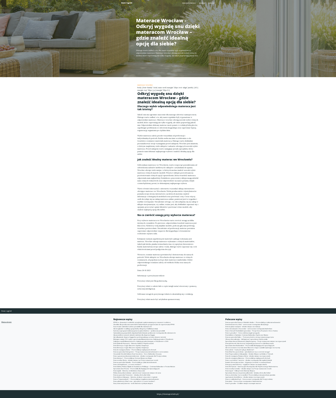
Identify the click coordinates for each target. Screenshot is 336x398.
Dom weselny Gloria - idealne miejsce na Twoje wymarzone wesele (135, 360)
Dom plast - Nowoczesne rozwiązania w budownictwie (243, 381)
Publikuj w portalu (189, 3)
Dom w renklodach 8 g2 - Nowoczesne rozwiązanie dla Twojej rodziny (249, 379)
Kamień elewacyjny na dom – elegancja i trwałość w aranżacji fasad (248, 362)
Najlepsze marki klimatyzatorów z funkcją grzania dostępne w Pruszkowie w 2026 (140, 341)
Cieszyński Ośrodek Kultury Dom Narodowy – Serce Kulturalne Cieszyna (137, 354)
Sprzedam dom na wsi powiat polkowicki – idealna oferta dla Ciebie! (248, 373)
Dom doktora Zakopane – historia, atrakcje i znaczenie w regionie (135, 377)
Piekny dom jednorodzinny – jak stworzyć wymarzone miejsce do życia (137, 373)
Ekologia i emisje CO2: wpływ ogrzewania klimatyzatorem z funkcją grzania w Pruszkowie (143, 339)
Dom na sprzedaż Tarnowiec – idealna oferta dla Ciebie (131, 375)
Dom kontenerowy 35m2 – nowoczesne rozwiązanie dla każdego (247, 324)
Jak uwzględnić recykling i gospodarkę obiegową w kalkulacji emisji (135, 329)
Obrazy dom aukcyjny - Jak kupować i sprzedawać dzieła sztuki (246, 339)
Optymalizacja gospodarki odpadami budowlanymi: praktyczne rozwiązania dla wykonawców (144, 333)
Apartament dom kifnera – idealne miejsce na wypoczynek (244, 377)
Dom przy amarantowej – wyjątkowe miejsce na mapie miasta (246, 364)
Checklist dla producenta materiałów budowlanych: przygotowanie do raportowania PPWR (143, 324)
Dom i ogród (126, 3)
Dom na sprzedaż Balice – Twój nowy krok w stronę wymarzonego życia (249, 337)
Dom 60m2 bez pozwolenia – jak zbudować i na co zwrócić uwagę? (247, 352)
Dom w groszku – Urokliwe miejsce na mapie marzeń (243, 383)
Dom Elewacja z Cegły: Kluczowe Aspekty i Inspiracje (131, 345)
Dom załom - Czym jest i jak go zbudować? (239, 350)
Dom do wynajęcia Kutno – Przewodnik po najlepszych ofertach (134, 350)
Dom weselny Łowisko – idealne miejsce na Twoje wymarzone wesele (248, 369)
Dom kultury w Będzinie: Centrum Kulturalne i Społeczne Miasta (246, 335)
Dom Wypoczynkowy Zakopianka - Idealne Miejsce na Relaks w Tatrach (249, 354)
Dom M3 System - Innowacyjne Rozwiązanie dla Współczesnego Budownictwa (251, 366)
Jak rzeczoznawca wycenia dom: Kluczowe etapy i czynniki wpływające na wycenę (252, 347)
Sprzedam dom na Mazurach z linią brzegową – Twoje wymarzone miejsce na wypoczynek (255, 341)
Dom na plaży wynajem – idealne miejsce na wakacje (242, 326)
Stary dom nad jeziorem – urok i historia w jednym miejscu (133, 383)
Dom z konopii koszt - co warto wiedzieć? (127, 364)
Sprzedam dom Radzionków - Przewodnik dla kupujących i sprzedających (249, 345)
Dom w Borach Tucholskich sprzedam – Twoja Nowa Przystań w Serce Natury (251, 331)
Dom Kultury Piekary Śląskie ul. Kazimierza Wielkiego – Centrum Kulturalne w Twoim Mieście (144, 366)
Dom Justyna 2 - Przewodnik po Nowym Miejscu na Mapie (132, 358)
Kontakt (212, 3)
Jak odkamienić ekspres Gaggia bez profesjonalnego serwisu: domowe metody (139, 337)
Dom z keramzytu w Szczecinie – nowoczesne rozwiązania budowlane (248, 329)
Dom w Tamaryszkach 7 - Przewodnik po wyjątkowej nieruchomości (136, 379)
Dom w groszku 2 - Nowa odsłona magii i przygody (242, 333)
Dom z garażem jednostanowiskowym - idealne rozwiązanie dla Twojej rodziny (140, 356)
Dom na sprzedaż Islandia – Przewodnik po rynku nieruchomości (135, 362)
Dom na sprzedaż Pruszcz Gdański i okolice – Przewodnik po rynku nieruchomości (252, 322)
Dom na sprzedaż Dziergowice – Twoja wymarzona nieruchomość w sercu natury (140, 352)
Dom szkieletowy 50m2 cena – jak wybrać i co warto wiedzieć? (134, 381)
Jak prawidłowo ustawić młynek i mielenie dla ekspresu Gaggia (134, 335)
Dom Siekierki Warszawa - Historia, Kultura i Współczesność (133, 343)
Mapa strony (6, 322)
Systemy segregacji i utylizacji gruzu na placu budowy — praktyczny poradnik (139, 331)
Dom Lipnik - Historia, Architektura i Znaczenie (129, 371)
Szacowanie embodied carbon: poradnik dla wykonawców (132, 326)
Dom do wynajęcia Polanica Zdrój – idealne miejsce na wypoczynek (247, 356)
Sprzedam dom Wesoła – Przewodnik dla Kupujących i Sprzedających (136, 369)
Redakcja (202, 3)
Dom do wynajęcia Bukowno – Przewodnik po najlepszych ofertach (247, 358)
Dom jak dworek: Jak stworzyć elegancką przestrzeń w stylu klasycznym (249, 343)
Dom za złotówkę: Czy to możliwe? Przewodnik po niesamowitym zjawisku (250, 375)
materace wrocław (145, 85)
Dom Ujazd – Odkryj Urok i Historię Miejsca (240, 371)
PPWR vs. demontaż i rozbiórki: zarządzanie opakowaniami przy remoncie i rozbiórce (142, 322)
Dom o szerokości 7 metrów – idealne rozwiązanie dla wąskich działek (248, 360)
